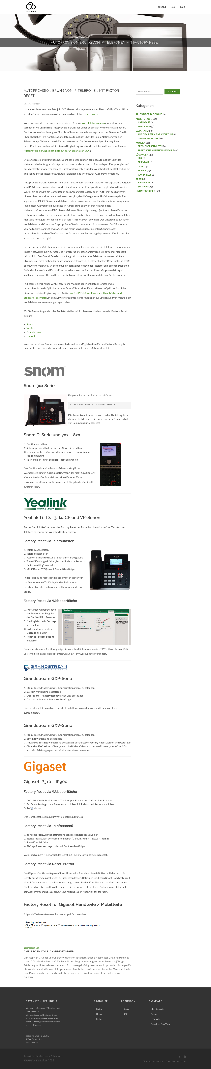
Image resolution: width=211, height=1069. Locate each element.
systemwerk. (91, 113)
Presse (154, 1014)
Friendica (143, 162)
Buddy (99, 1009)
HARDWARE (144, 122)
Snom (30, 324)
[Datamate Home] (31, 7)
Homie (99, 1014)
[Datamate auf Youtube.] (185, 1056)
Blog (182, 7)
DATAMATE (142, 130)
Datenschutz (41, 1060)
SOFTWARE (144, 126)
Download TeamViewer (161, 1024)
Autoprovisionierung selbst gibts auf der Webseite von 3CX (57, 150)
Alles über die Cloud (149, 114)
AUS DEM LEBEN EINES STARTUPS (155, 134)
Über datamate (157, 1009)
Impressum (29, 1060)
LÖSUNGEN (142, 154)
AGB (52, 1060)
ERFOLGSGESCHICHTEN (150, 146)
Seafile (162, 7)
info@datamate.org (154, 1061)
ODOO (141, 166)
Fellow (99, 1019)
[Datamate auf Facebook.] (179, 1056)
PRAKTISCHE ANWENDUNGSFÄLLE (156, 150)
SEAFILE (142, 170)
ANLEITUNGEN (144, 119)
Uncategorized (145, 191)
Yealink (31, 328)
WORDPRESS (144, 175)
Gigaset (31, 336)
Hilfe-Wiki (155, 1019)
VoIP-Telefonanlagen (93, 122)
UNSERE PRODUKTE (148, 138)
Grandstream (34, 332)
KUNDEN (140, 143)
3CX (173, 7)
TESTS (139, 179)
